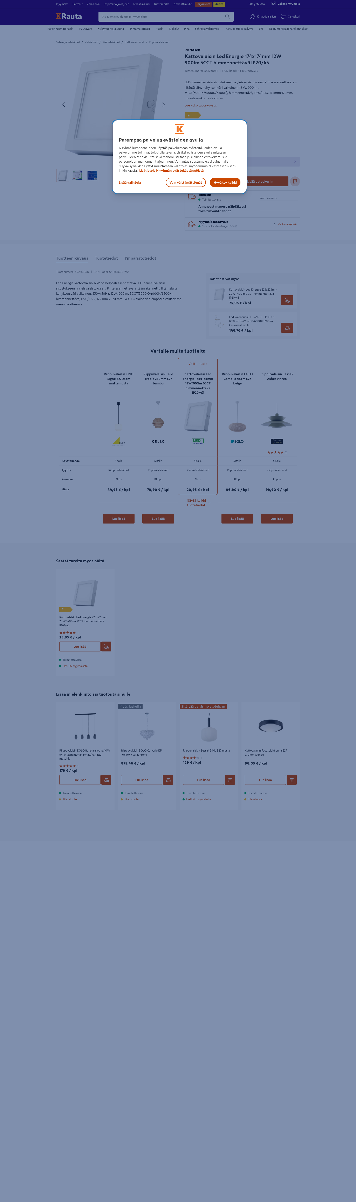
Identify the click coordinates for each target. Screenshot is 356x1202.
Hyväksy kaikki (225, 182)
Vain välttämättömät (186, 182)
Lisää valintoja (130, 182)
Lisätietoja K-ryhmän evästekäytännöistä (171, 170)
